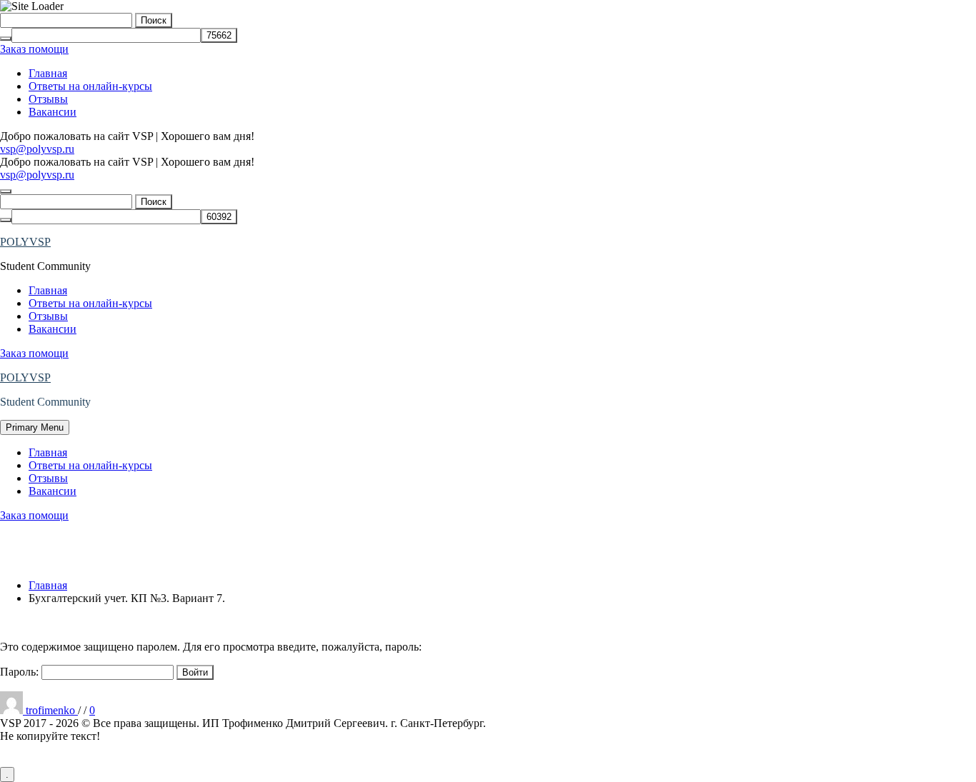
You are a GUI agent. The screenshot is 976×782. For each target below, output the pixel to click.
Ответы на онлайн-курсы (90, 86)
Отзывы (48, 99)
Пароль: (20, 672)
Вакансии (52, 112)
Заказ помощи (34, 49)
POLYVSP (25, 242)
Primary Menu (35, 427)
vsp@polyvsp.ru (37, 149)
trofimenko (52, 710)
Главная (48, 73)
